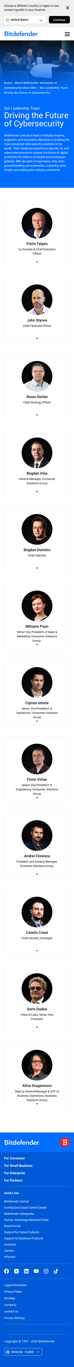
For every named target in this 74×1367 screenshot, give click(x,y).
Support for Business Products (23, 1238)
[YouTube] (36, 1271)
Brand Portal (12, 1226)
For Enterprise (14, 1173)
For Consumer (14, 1158)
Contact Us (11, 1311)
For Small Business (18, 1166)
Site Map (9, 1298)
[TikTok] (55, 1271)
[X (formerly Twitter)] (16, 1271)
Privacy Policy (13, 1292)
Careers (9, 1251)
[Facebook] (6, 1271)
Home (8, 82)
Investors (10, 1244)
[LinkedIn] (26, 1271)
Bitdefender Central (16, 1201)
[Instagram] (46, 1271)
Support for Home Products (21, 1232)
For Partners (13, 1180)
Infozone (9, 1257)
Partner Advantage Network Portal (26, 1220)
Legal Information (15, 1285)
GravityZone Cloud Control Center (25, 1207)
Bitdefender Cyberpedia (19, 1214)
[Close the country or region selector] (68, 8)
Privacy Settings (14, 1318)
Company (10, 1305)
